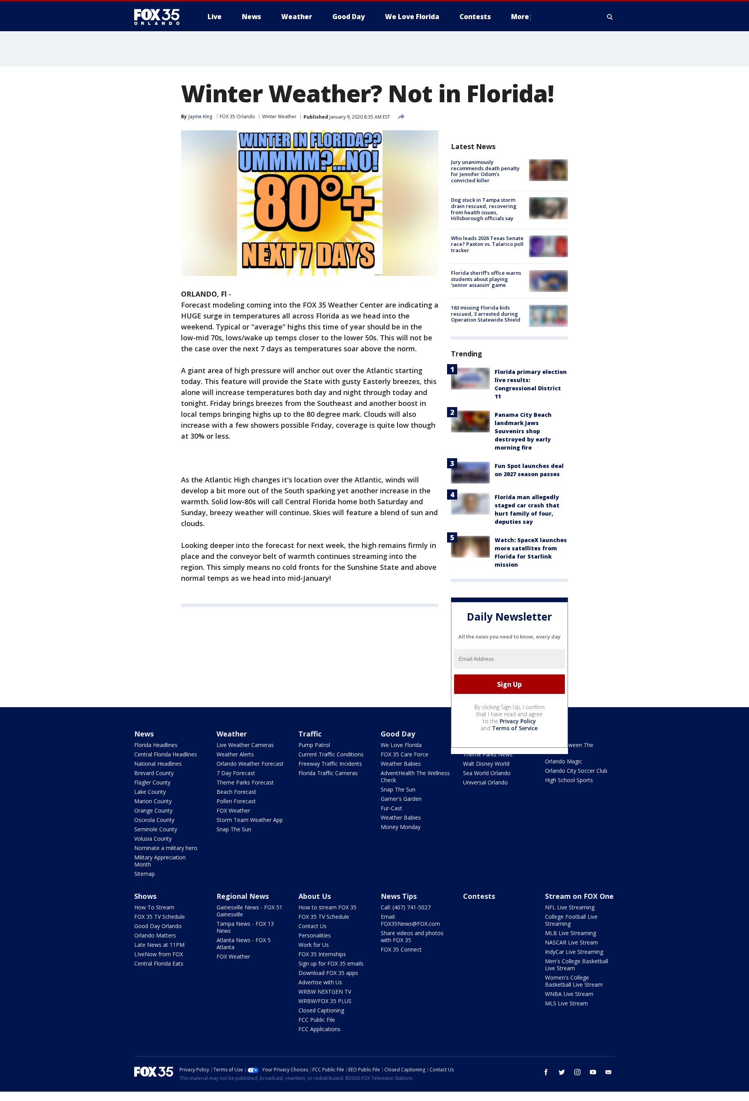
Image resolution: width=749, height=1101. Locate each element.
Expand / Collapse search (610, 17)
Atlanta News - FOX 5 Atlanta (244, 943)
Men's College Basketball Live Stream (576, 964)
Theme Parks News (488, 754)
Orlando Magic (563, 761)
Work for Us (313, 944)
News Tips (399, 896)
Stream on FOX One (579, 896)
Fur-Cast (391, 808)
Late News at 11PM (159, 944)
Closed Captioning (321, 1010)
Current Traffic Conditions (331, 754)
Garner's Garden (401, 798)
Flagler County (152, 782)
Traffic (309, 733)
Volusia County (153, 838)
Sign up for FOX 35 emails (331, 963)
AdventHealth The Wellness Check (415, 776)
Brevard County (154, 773)
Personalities (314, 935)
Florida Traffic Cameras (328, 773)
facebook (546, 1072)
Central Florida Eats (158, 963)
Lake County (150, 791)
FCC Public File (316, 1019)
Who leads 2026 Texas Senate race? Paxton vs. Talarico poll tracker (487, 244)
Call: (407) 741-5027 (406, 907)
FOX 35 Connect (401, 949)
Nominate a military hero (165, 848)
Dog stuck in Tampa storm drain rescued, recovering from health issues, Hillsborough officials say (483, 209)
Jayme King (200, 116)
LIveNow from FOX (158, 954)
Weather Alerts (235, 754)
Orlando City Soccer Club (576, 770)
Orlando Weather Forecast (250, 763)
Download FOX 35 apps (328, 972)
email (608, 1072)
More (520, 16)
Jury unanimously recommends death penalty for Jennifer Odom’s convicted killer (485, 171)
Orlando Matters (155, 935)
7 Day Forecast (236, 773)
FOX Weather (233, 810)
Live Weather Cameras (245, 745)
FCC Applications (319, 1029)
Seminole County (155, 829)
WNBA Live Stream (569, 994)
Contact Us (312, 926)
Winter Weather (279, 116)
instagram (577, 1072)
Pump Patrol (314, 745)
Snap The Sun (234, 829)
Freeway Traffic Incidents (330, 763)
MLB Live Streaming (570, 933)
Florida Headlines (155, 745)
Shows (145, 896)
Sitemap (144, 873)
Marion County (153, 801)
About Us (314, 896)
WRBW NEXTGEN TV (324, 991)
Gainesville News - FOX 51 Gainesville (249, 911)
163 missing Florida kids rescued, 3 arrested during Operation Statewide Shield (485, 313)
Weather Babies (401, 763)
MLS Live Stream (566, 1003)
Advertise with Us (320, 982)
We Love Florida (401, 745)
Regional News (243, 896)
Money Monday (401, 827)
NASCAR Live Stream (571, 942)
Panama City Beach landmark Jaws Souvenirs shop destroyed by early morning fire (523, 431)
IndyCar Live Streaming (574, 951)
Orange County (153, 810)
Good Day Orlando (158, 926)
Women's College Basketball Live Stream (574, 981)
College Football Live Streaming (571, 920)
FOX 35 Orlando (237, 116)
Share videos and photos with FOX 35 (412, 936)
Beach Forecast (236, 791)
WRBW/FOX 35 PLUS (324, 1001)
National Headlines (158, 763)
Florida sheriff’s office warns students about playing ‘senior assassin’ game (486, 278)
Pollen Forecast (236, 801)
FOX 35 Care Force (404, 754)
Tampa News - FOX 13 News (245, 927)
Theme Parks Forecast (245, 782)
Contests (479, 896)
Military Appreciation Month (160, 861)
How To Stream (154, 907)
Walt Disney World (486, 763)
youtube (593, 1072)
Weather (232, 733)
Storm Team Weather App (250, 820)
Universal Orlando (485, 782)
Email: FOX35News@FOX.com (410, 920)
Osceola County (154, 820)
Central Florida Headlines (165, 754)
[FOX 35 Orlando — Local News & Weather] (160, 16)
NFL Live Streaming (570, 907)
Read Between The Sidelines (569, 748)
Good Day (398, 733)
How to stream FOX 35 (327, 907)
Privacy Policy (518, 721)
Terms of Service (515, 728)
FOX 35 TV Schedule (159, 916)
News (144, 733)
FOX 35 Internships (322, 954)
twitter (562, 1072)
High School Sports (569, 780)
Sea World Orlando (487, 773)
